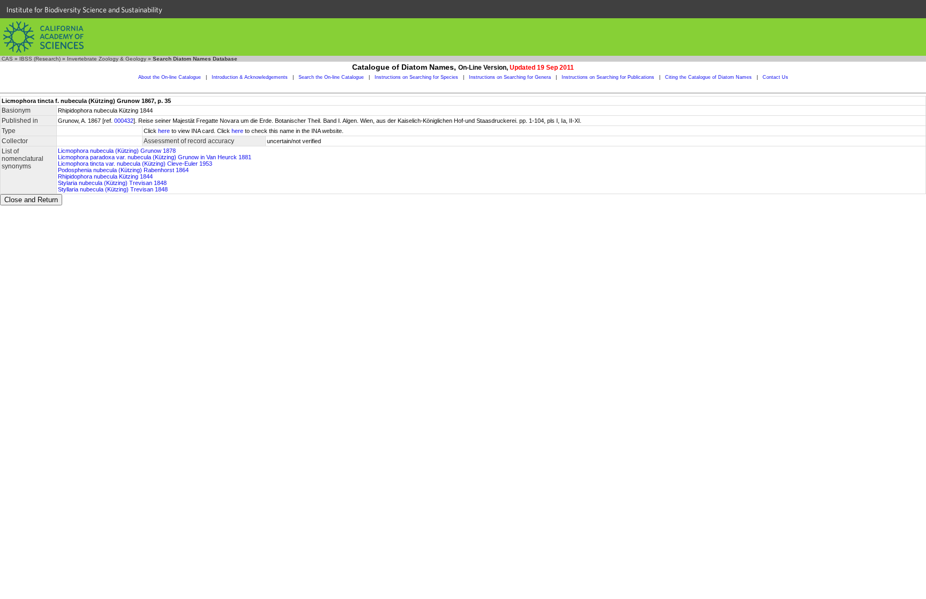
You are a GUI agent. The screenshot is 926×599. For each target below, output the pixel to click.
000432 (123, 120)
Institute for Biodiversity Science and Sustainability (84, 9)
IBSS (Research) (40, 59)
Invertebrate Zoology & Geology (106, 59)
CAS (7, 59)
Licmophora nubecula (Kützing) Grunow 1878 (117, 150)
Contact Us (775, 77)
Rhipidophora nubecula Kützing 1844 (105, 176)
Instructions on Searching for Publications (608, 77)
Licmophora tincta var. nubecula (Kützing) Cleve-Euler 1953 (135, 163)
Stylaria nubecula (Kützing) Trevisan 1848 (112, 183)
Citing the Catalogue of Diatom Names (708, 77)
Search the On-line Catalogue (331, 77)
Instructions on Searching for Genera (510, 77)
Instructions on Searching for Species (416, 77)
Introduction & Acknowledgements (250, 77)
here (164, 131)
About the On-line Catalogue (169, 77)
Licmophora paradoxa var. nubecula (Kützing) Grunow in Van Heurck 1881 (154, 157)
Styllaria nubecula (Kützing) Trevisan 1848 (113, 189)
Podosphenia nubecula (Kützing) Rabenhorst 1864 (123, 170)
